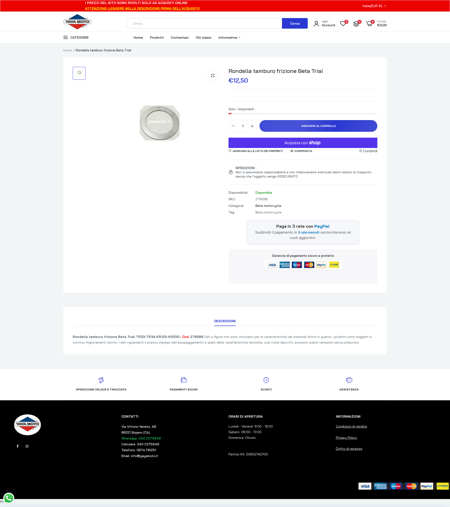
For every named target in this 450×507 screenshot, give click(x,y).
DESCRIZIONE (225, 321)
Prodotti (157, 37)
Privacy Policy (346, 437)
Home (138, 37)
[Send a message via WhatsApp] (8, 498)
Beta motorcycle (268, 206)
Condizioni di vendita (351, 426)
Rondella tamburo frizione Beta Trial (276, 70)
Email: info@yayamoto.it (139, 456)
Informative (228, 37)
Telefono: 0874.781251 (138, 450)
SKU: (232, 199)
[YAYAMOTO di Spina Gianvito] (77, 23)
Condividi (370, 151)
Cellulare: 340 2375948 (140, 444)
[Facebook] (17, 446)
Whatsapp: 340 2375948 (141, 438)
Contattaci (180, 37)
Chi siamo (203, 37)
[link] (437, 473)
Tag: (232, 212)
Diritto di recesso (349, 448)
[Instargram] (26, 446)
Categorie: (236, 206)
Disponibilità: (238, 192)
